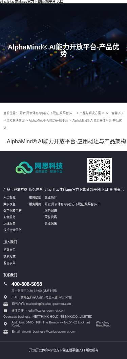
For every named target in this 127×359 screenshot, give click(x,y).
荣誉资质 (51, 217)
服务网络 (35, 204)
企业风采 (51, 223)
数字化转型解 (12, 210)
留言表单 (9, 263)
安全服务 (9, 217)
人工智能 (9, 197)
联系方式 (9, 256)
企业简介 (51, 197)
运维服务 (9, 223)
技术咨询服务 (12, 230)
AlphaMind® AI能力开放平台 (48, 120)
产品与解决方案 (90, 113)
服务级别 (35, 197)
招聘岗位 (9, 250)
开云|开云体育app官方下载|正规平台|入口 (48, 113)
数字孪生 (9, 204)
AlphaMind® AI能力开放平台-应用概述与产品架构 (66, 141)
